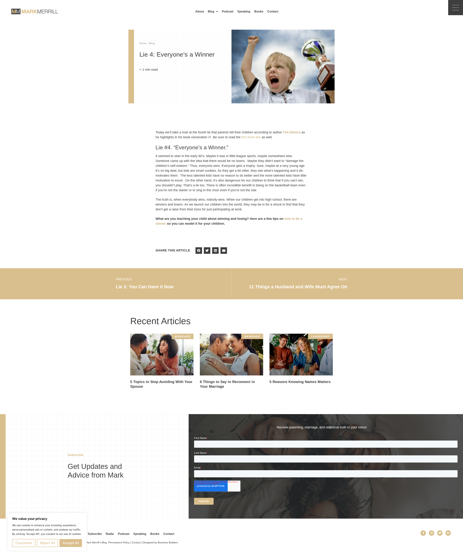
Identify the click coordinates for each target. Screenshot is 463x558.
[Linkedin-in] (448, 533)
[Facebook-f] (423, 533)
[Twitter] (440, 533)
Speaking (243, 11)
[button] (199, 250)
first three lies (251, 137)
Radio (110, 533)
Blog (211, 11)
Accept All (71, 543)
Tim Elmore (292, 132)
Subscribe (95, 533)
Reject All (47, 543)
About (199, 11)
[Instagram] (431, 533)
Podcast (227, 11)
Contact (272, 11)
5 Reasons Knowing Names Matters (300, 382)
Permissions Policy (118, 542)
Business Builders (168, 542)
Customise (23, 543)
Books (258, 11)
